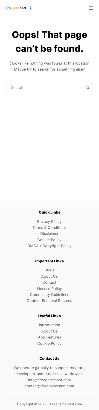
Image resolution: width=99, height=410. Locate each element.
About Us (49, 276)
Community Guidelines (49, 294)
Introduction (49, 325)
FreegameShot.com (66, 404)
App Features (49, 337)
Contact (49, 282)
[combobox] (44, 87)
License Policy (49, 288)
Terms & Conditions (49, 227)
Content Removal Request (49, 300)
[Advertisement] (49, 141)
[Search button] (87, 87)
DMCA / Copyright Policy (49, 245)
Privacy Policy (49, 221)
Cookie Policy (49, 239)
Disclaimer (49, 233)
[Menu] (91, 8)
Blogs (49, 270)
